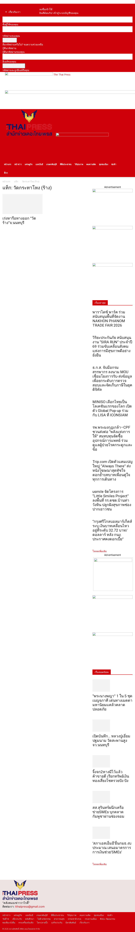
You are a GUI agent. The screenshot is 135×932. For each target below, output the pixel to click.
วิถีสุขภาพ (79, 164)
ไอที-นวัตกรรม (44, 918)
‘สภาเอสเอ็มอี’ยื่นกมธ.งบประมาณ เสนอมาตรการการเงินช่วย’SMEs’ (111, 847)
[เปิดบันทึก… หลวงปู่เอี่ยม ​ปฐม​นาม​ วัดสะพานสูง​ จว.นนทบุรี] (112, 725)
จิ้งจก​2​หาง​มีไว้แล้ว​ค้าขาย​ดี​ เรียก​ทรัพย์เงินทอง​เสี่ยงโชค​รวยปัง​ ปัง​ (110, 776)
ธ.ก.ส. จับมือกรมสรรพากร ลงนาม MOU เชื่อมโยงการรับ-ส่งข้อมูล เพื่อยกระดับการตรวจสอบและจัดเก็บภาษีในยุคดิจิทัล (112, 378)
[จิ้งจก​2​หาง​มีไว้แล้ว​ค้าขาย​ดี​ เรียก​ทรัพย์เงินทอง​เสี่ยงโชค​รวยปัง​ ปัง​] (112, 761)
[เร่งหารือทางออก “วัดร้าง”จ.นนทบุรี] (22, 204)
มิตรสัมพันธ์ (71, 922)
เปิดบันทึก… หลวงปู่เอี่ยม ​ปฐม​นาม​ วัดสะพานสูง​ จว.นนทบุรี (111, 740)
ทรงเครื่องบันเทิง (25, 922)
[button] (128, 113)
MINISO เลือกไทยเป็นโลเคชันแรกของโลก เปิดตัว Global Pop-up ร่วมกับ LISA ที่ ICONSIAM (112, 408)
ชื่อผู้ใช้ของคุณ (10, 24)
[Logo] (29, 135)
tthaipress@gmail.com (30, 906)
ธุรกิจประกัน (56, 922)
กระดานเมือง (91, 918)
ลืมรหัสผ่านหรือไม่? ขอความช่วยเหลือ (22, 44)
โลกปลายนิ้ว (42, 922)
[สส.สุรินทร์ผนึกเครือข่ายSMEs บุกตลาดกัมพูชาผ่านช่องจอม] (112, 797)
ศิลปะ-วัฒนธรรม (107, 918)
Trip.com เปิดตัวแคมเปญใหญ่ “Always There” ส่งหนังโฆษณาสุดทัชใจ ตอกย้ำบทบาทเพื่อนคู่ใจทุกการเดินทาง (112, 470)
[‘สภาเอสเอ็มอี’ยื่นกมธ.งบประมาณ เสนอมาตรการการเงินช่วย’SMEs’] (112, 833)
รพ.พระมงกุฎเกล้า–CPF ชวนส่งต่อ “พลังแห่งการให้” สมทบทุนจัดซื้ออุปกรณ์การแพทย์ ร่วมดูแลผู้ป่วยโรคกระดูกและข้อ (112, 438)
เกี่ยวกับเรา (14, 12)
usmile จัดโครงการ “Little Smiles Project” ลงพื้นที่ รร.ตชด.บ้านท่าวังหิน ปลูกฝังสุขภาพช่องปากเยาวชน (111, 500)
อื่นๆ (6, 172)
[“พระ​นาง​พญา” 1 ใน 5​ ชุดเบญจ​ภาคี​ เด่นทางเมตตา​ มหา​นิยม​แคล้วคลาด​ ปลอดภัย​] (112, 685)
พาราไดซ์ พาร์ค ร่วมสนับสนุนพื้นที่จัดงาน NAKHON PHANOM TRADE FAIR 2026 (108, 318)
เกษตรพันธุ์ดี (51, 164)
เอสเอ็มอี (39, 164)
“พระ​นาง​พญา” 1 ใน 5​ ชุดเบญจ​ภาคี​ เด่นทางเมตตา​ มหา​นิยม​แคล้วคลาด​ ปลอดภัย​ (112, 702)
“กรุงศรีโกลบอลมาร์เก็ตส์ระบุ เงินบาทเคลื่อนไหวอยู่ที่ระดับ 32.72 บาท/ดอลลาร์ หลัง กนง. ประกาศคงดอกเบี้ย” (112, 530)
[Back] (47, 5)
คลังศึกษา (29, 918)
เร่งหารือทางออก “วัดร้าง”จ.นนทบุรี (19, 220)
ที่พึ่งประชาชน (66, 164)
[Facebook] (43, 5)
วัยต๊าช (5, 918)
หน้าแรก (7, 164)
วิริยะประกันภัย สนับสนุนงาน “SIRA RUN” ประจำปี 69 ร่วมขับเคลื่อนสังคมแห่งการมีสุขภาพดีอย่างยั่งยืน (112, 346)
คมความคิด (91, 164)
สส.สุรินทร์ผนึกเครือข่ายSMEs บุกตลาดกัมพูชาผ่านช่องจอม (108, 812)
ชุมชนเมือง (103, 164)
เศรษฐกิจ (28, 164)
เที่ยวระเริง (17, 918)
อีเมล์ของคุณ (9, 61)
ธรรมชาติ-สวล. (75, 918)
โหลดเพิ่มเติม (99, 551)
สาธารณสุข (59, 918)
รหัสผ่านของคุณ (11, 35)
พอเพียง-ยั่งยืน (8, 922)
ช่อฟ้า (113, 164)
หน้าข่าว (18, 164)
